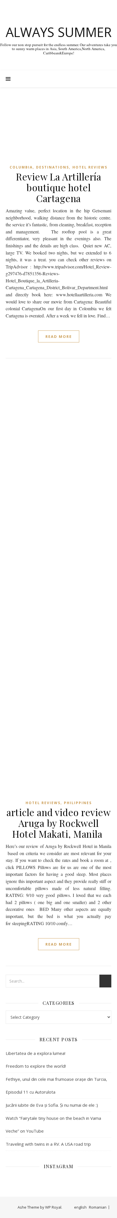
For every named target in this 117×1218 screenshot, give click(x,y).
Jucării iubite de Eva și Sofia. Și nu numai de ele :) (52, 1105)
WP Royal (53, 1207)
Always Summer (59, 32)
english (80, 1207)
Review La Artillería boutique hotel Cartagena (58, 187)
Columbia (21, 167)
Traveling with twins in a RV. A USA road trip (48, 1144)
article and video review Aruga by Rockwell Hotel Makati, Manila (58, 823)
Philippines (78, 802)
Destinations (52, 167)
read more (58, 336)
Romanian (97, 1207)
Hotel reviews (89, 167)
